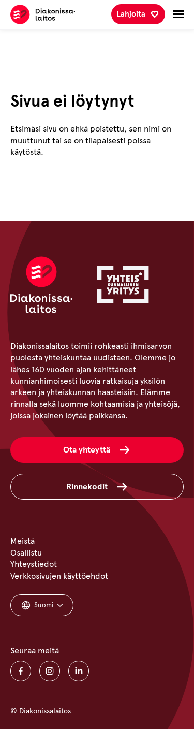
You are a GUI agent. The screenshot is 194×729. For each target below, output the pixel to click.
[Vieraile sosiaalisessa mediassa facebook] (20, 671)
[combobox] (41, 605)
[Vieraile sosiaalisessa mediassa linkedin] (78, 671)
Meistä (22, 541)
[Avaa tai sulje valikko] (178, 14)
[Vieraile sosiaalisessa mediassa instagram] (49, 671)
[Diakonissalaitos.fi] (42, 14)
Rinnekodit (87, 486)
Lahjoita (130, 14)
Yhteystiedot (33, 564)
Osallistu (26, 553)
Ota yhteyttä (86, 450)
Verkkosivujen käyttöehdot (59, 576)
